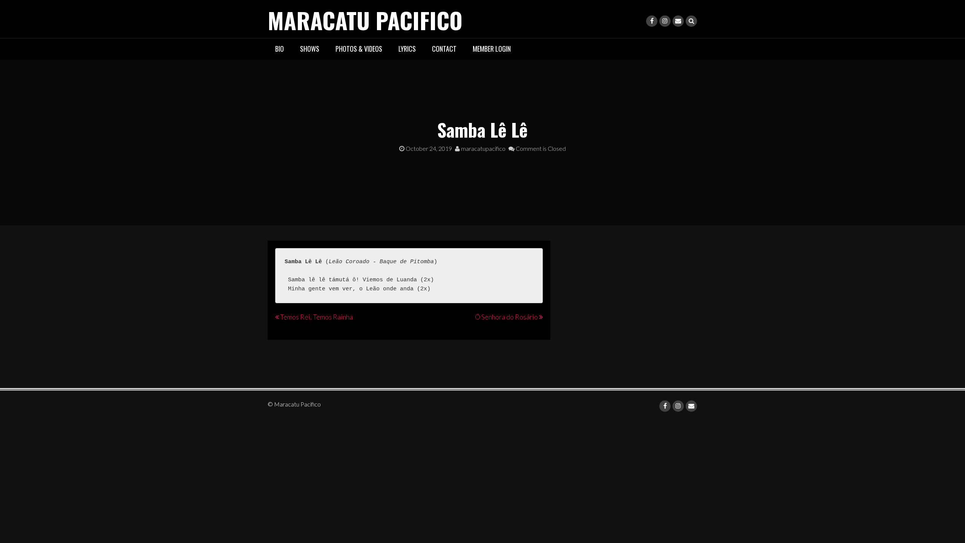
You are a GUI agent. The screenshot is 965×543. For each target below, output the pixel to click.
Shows (309, 49)
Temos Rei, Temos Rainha (316, 317)
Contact (444, 49)
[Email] (678, 21)
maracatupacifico (482, 148)
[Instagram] (665, 21)
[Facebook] (651, 21)
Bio (279, 49)
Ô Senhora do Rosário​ (506, 317)
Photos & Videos (358, 49)
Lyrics (407, 49)
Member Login (492, 49)
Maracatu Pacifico (365, 20)
